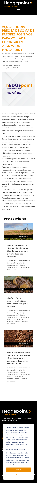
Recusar (18, 475)
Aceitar (18, 470)
